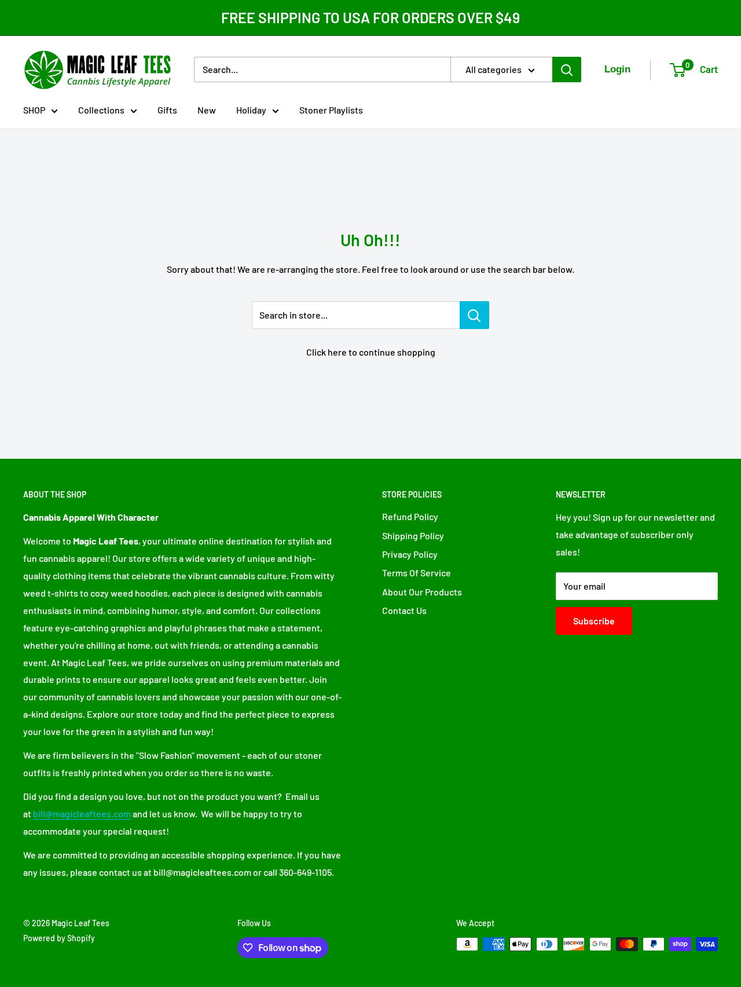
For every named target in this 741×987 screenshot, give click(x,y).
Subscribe (594, 620)
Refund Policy (410, 516)
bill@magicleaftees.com (82, 813)
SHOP (34, 109)
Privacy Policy (410, 554)
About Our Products (422, 591)
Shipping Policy (413, 535)
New (206, 109)
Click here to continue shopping (370, 351)
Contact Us (404, 610)
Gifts (167, 109)
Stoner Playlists (331, 109)
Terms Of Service (416, 572)
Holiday (251, 109)
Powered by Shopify (59, 938)
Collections (101, 109)
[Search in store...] (474, 315)
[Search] (566, 69)
